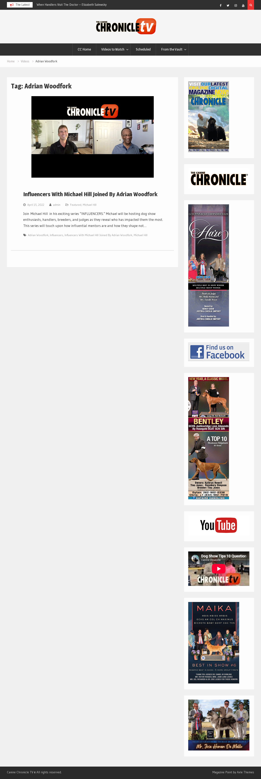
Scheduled (143, 49)
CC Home (84, 49)
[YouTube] (243, 5)
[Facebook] (220, 5)
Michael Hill (89, 205)
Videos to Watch (112, 49)
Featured (75, 205)
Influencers (56, 235)
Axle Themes (245, 772)
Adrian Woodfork (38, 235)
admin (56, 205)
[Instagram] (235, 5)
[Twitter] (228, 5)
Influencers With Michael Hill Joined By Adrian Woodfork (90, 194)
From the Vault (171, 49)
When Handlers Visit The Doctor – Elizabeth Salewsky (72, 5)
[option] (73, 4)
